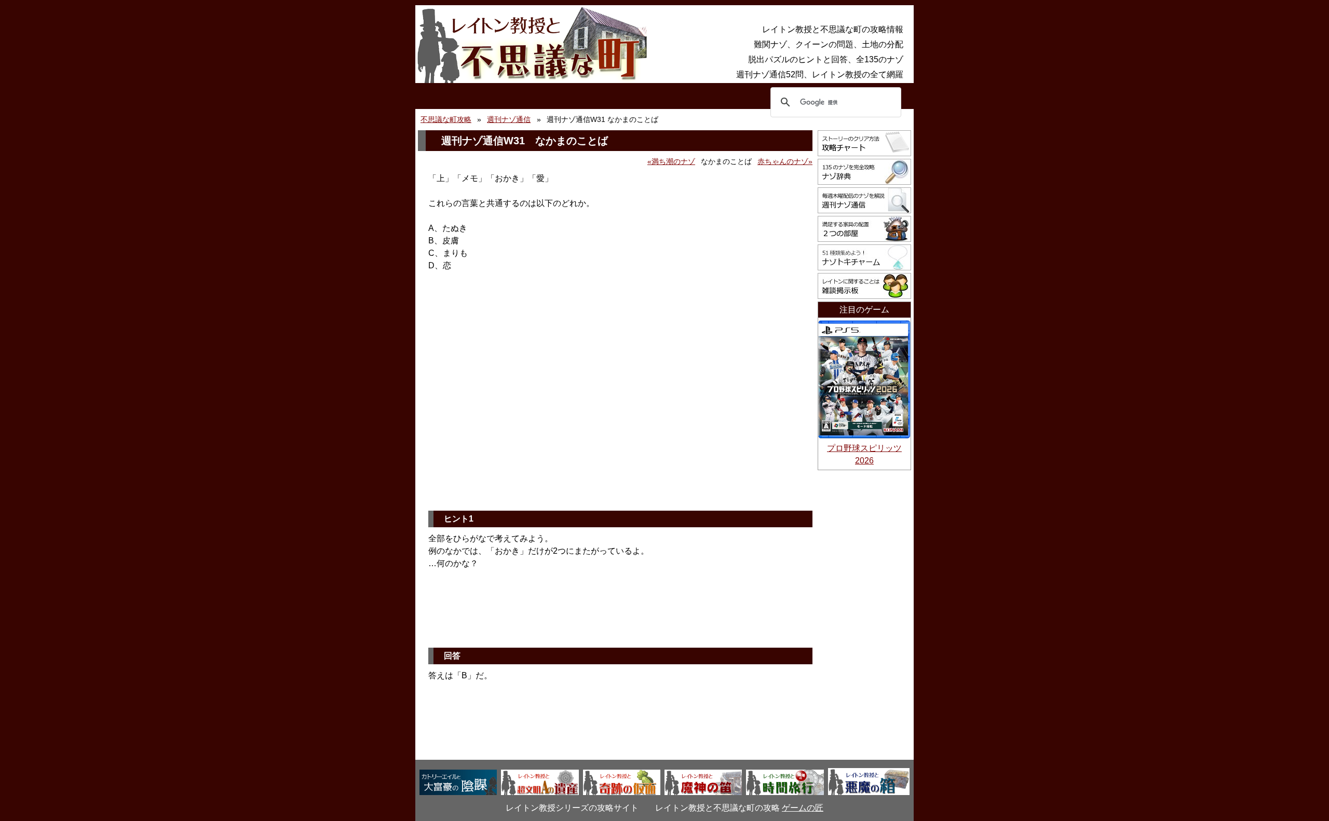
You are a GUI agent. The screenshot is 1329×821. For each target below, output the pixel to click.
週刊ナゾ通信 (509, 119)
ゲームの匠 (802, 807)
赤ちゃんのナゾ (782, 161)
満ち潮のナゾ (673, 161)
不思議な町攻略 (446, 119)
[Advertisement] (620, 422)
